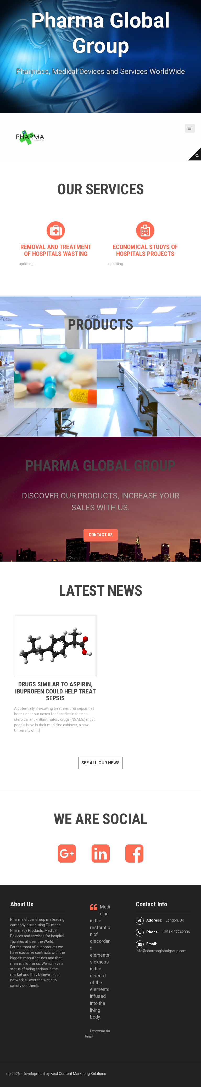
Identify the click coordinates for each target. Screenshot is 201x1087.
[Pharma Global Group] (29, 136)
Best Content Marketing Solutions (78, 1074)
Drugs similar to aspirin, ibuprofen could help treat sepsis (55, 691)
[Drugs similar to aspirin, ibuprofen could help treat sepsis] (55, 645)
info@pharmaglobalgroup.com (161, 951)
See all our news (100, 762)
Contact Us (101, 534)
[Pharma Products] (23, 378)
